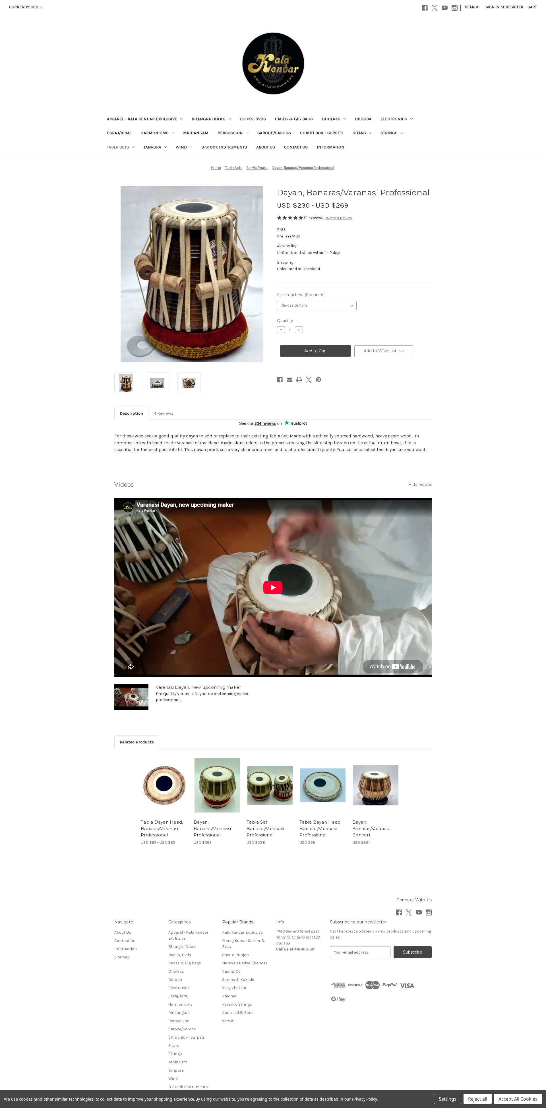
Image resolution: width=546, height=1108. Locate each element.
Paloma (229, 996)
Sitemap (122, 957)
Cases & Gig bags (294, 118)
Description (131, 413)
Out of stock (217, 790)
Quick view (159, 780)
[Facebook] (425, 8)
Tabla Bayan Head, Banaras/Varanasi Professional (320, 828)
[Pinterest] (318, 380)
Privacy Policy (364, 1099)
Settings (447, 1099)
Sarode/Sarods (274, 132)
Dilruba (363, 118)
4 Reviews (163, 413)
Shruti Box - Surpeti (322, 132)
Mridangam (195, 132)
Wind (181, 147)
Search (472, 7)
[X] (435, 8)
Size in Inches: (300, 294)
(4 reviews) (314, 217)
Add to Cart (375, 790)
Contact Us (296, 147)
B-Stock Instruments (224, 147)
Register (514, 7)
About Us (265, 147)
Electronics (393, 118)
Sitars (359, 132)
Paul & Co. (231, 971)
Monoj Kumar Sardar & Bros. (243, 943)
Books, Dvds (253, 118)
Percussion (230, 132)
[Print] (299, 380)
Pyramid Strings (237, 1004)
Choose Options (164, 790)
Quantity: (285, 320)
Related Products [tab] (137, 742)
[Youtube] (445, 8)
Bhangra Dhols (209, 118)
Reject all (477, 1099)
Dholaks (331, 118)
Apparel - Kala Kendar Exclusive (142, 118)
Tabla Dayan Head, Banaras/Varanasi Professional (162, 828)
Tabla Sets (118, 147)
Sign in (492, 7)
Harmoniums (154, 132)
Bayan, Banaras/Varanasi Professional (212, 828)
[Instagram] (455, 8)
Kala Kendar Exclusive (242, 932)
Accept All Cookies (518, 1099)
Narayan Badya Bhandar (244, 963)
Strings (389, 132)
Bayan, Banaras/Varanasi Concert (371, 828)
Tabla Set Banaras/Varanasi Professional (265, 828)
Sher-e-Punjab (235, 954)
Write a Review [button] (339, 218)
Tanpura (152, 147)
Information (330, 147)
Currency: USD (23, 7)
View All (228, 1020)
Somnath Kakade (238, 979)
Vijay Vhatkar (234, 987)
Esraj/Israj (119, 132)
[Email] (289, 380)
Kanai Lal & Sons (238, 1012)
